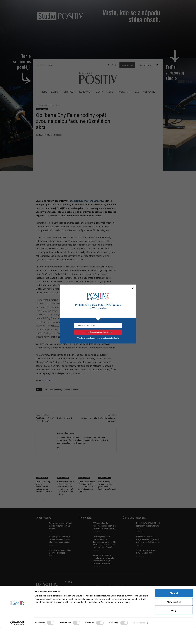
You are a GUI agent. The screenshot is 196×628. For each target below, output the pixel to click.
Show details (139, 623)
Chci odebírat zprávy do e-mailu (98, 332)
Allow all (174, 593)
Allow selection (174, 602)
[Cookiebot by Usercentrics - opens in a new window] (17, 623)
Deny (173, 610)
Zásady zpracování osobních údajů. (104, 338)
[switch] (76, 623)
